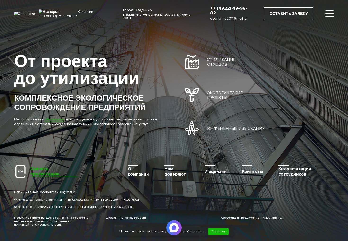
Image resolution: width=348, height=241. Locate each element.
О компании (138, 171)
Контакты (252, 171)
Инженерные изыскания (236, 128)
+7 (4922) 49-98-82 (228, 10)
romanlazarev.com (133, 218)
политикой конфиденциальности (37, 225)
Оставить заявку (289, 14)
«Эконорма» (54, 119)
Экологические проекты (225, 95)
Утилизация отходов (221, 62)
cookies (151, 231)
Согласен (218, 231)
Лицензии (216, 171)
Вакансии (85, 11)
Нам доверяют (175, 171)
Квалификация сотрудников (294, 171)
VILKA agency (272, 218)
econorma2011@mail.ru (228, 18)
